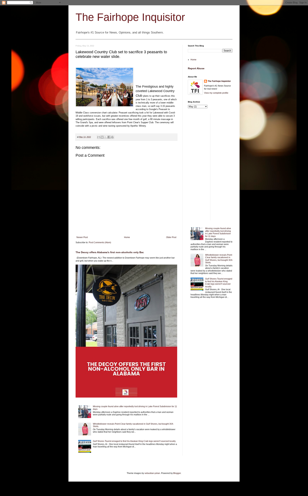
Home (127, 237)
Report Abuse (196, 68)
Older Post (171, 237)
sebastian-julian (152, 473)
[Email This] (99, 137)
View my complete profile (216, 93)
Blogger (177, 473)
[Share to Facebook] (109, 137)
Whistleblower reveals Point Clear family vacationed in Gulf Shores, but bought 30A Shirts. (218, 259)
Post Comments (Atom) (100, 242)
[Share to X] (105, 137)
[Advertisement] (210, 167)
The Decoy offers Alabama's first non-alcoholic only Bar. (110, 252)
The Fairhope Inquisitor (130, 17)
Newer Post (82, 237)
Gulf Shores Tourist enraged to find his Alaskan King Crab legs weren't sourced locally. (134, 441)
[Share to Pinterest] (112, 137)
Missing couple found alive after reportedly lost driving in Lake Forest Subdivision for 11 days (218, 232)
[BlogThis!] (102, 137)
